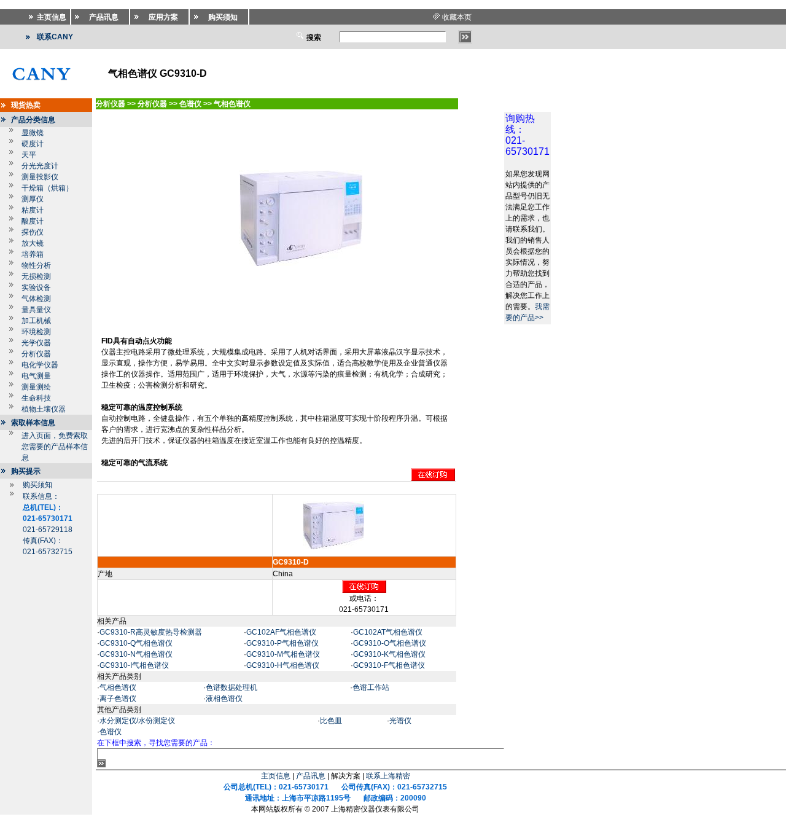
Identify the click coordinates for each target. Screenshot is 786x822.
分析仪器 (36, 354)
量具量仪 (36, 309)
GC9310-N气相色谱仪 (136, 654)
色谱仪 (110, 731)
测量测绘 (36, 387)
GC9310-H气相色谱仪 (282, 665)
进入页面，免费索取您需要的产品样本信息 (54, 446)
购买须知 (37, 484)
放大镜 (32, 243)
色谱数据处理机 (231, 687)
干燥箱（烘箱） (47, 188)
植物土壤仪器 (43, 409)
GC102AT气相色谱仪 (387, 632)
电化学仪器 (39, 365)
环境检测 (36, 331)
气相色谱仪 (117, 687)
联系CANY (55, 37)
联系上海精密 (388, 776)
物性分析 (36, 265)
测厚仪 (32, 199)
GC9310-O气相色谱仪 (389, 643)
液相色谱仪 (224, 698)
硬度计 (32, 143)
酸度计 (32, 221)
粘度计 (32, 210)
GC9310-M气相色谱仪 (283, 654)
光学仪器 (36, 343)
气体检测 (36, 298)
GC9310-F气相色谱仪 (389, 665)
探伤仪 (32, 232)
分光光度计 (39, 166)
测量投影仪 (39, 177)
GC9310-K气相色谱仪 (389, 654)
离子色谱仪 (117, 698)
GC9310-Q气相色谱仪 (136, 643)
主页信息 (275, 776)
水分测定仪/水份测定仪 (137, 720)
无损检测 (36, 276)
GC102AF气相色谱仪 (281, 632)
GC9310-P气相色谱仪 (282, 643)
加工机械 (36, 320)
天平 (28, 155)
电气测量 (36, 376)
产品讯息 (310, 776)
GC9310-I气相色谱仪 (134, 665)
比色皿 (331, 720)
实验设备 (36, 287)
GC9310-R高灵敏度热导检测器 (150, 632)
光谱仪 (400, 720)
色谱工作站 (370, 687)
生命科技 (36, 398)
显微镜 (32, 132)
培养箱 (32, 254)
